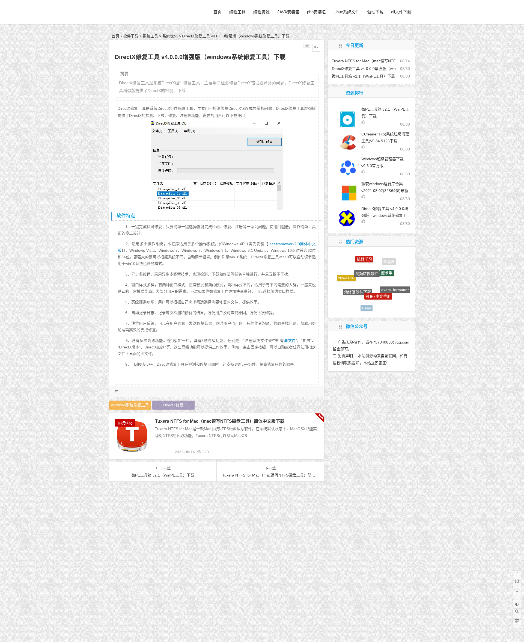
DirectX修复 (173, 405)
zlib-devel (346, 274)
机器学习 (364, 256)
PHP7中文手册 (378, 285)
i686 (386, 303)
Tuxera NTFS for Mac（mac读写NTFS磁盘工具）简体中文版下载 (219, 421)
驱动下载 (375, 12)
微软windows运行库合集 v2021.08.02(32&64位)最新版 (384, 191)
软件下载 (130, 36)
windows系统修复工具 (130, 405)
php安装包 (316, 12)
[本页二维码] (517, 624)
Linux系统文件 (346, 12)
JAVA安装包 (288, 12)
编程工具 (237, 12)
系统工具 (150, 36)
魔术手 (386, 265)
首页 (217, 12)
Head (366, 302)
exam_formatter (395, 284)
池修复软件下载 (357, 282)
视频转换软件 (366, 263)
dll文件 (290, 340)
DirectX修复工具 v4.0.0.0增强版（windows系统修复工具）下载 (384, 215)
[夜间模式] (517, 604)
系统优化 (170, 36)
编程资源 (261, 12)
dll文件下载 (401, 12)
